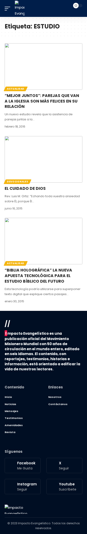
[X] (64, 465)
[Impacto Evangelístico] (16, 509)
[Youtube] (64, 486)
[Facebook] (23, 465)
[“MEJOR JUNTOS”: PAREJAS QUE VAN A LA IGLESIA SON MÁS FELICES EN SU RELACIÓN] (43, 66)
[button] (9, 8)
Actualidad (15, 89)
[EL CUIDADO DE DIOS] (43, 159)
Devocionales (17, 181)
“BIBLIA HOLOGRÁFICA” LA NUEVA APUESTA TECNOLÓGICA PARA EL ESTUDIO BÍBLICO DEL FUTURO (38, 275)
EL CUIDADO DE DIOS (25, 188)
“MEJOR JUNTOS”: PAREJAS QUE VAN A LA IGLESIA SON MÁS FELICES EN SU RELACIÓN (42, 101)
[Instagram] (23, 486)
